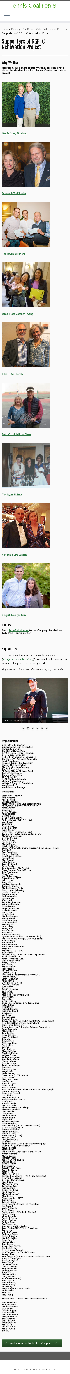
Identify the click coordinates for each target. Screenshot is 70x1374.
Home (5, 29)
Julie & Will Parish (12, 374)
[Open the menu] (7, 15)
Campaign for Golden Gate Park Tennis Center (38, 29)
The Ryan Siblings (12, 494)
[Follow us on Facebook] (66, 17)
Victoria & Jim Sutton (14, 555)
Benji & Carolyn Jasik (14, 615)
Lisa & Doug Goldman (14, 133)
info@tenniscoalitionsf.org (18, 659)
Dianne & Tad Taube (14, 193)
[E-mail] (67, 17)
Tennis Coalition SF (35, 5)
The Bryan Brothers (13, 253)
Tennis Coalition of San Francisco (39, 1369)
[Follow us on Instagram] (65, 17)
